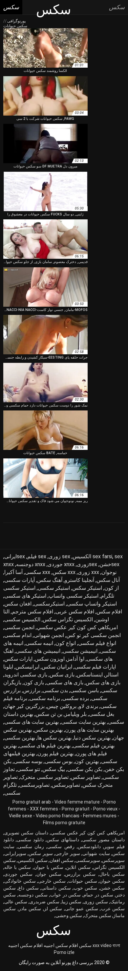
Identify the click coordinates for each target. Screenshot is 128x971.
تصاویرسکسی (34, 785)
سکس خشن (112, 888)
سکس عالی (15, 901)
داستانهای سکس (63, 839)
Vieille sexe (20, 815)
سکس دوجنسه (33, 894)
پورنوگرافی (16, 21)
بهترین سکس (48, 730)
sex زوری (59, 556)
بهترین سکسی (19, 738)
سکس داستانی (56, 888)
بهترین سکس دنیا (92, 738)
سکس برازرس (80, 874)
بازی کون (34, 682)
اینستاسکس (90, 675)
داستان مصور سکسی (103, 839)
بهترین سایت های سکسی (31, 722)
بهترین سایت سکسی (83, 722)
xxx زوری (88, 572)
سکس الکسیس (33, 860)
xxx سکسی (37, 572)
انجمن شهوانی (49, 635)
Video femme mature (77, 802)
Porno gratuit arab (31, 802)
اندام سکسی (18, 635)
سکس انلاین (78, 867)
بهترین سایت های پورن (89, 730)
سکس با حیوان (48, 867)
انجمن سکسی (19, 627)
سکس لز (53, 908)
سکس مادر (30, 908)
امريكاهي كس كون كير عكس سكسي (77, 627)
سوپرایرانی (15, 853)
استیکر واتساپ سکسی (92, 604)
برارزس (31, 690)
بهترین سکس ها (54, 738)
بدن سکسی (55, 690)
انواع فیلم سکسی (97, 643)
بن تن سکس (48, 714)
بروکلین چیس (61, 706)
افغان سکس (18, 604)
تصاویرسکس (66, 785)
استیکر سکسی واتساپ (73, 596)
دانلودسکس (89, 846)
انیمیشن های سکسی (38, 651)
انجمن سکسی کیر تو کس (93, 635)
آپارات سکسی (19, 580)
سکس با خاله (17, 867)
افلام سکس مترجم (32, 611)
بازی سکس (62, 675)
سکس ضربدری (44, 901)
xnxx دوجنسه (30, 564)
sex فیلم (36, 556)
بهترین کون (87, 761)
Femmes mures (100, 815)
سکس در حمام (98, 894)
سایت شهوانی (96, 853)
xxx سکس (64, 572)
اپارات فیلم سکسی (95, 667)
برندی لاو (88, 706)
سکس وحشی (68, 915)
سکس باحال (112, 874)
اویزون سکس (50, 659)
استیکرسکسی (49, 604)
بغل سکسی (101, 714)
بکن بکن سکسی (84, 769)
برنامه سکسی (45, 698)
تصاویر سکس (85, 777)
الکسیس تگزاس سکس (68, 619)
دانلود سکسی (30, 839)
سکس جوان (48, 874)
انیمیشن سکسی (80, 651)
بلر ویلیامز (76, 714)
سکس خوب (85, 888)
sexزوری (87, 564)
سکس (85, 945)
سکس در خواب (65, 894)
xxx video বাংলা (106, 945)
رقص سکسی (60, 846)
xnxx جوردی (61, 564)
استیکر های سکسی (25, 596)
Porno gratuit (76, 808)
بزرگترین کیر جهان (24, 706)
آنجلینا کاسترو (79, 580)
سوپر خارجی (67, 853)
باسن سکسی (84, 690)
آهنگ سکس (49, 580)
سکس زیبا (72, 901)
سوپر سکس (41, 853)
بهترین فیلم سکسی (94, 745)
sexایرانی (14, 556)
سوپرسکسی (87, 860)
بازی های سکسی (64, 682)
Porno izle (64, 952)
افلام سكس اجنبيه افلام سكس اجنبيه (43, 945)
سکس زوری (96, 901)
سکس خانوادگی (20, 881)
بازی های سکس (103, 682)
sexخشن (109, 564)
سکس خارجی (52, 881)
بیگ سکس (53, 769)
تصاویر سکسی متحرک (44, 777)
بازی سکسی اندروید (25, 675)
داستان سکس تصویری (26, 832)
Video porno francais (57, 815)
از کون (111, 588)
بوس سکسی (59, 761)
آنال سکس (108, 580)
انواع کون (65, 643)
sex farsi (102, 556)
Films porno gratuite (64, 822)
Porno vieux (105, 808)
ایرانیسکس (27, 667)
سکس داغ (28, 888)
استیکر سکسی (54, 588)
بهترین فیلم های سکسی (45, 745)
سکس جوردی (18, 874)
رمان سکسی (31, 846)
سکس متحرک (97, 915)
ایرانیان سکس (57, 667)
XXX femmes (44, 808)
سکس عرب (113, 908)
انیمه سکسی (39, 643)
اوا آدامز (75, 659)
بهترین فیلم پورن (55, 753)
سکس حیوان (112, 881)
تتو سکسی (28, 769)
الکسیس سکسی (22, 619)
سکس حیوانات (82, 881)
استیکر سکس (87, 588)
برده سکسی (75, 698)
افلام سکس (109, 611)
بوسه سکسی (28, 761)
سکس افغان (62, 860)
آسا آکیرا (13, 572)
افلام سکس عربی (74, 611)
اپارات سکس (18, 659)
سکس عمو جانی (81, 908)
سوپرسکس (113, 860)
